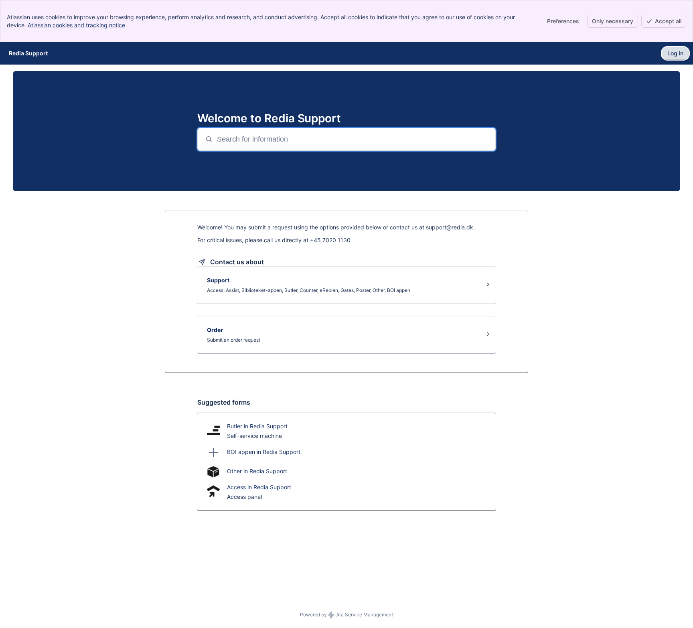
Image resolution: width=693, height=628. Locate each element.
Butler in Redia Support (257, 426)
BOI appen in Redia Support (263, 451)
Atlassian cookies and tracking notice (76, 25)
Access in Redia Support (259, 487)
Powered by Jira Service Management (346, 615)
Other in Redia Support (257, 471)
